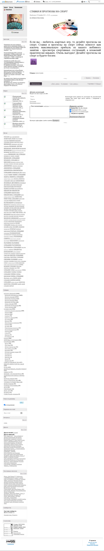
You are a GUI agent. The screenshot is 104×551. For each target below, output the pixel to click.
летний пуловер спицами (12, 209)
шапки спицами (15, 282)
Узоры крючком (9, 307)
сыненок (19, 464)
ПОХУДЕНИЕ (7, 389)
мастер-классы (16, 214)
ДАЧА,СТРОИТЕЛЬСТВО (11, 380)
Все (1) (25, 420)
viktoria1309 (7, 446)
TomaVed (16, 480)
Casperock (14, 439)
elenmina (11, 482)
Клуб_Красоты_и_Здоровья (12, 453)
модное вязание (11, 218)
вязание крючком (11, 148)
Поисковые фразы (19, 534)
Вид (85, 2)
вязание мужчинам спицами (19, 150)
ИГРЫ (5, 367)
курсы (23, 204)
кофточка (18, 196)
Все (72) (24, 93)
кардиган (8, 190)
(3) (22, 114)
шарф (19, 284)
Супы (6, 333)
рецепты (18, 249)
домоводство (17, 172)
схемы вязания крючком (12, 264)
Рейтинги (38, 1)
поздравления (7, 234)
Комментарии (18, 7)
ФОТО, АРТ (7, 390)
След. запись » (74, 84)
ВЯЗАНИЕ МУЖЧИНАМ (11, 305)
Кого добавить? (18, 436)
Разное (7, 312)
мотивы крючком (13, 219)
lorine (5, 441)
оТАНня (16, 457)
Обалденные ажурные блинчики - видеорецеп (19, 111)
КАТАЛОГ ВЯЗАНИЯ (10, 293)
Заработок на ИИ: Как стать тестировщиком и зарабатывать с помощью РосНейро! (14, 62)
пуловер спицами (11, 244)
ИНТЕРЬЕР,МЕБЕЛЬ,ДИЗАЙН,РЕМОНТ (15, 369)
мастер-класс (8, 212)
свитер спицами (16, 255)
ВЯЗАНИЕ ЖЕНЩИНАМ (12, 295)
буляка (12, 447)
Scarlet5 (15, 432)
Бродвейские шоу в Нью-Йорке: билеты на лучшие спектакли (13, 71)
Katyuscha (19, 476)
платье (13, 229)
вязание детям (15, 146)
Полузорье (22, 458)
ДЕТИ (5, 387)
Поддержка (82, 2)
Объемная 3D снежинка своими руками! (18, 118)
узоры (13, 274)
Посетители (17, 533)
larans (19, 440)
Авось (46, 1)
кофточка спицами (11, 198)
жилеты (16, 178)
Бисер (6, 359)
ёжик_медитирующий (10, 486)
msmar (6, 485)
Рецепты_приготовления (11, 461)
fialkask (6, 440)
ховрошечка (13, 465)
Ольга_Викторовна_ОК (10, 496)
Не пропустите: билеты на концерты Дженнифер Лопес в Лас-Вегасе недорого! (15, 80)
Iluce (16, 440)
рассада (23, 247)
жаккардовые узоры (9, 178)
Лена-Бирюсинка (18, 454)
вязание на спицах (16, 154)
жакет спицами (19, 174)
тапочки (18, 266)
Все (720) (24, 429)
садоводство (7, 253)
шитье (11, 286)
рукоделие (8, 252)
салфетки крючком (20, 253)
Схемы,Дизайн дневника (11, 394)
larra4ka (6, 483)
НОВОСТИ (7, 372)
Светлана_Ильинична (10, 463)
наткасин (6, 502)
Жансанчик (7, 450)
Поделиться (96, 78)
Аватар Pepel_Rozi (14, 21)
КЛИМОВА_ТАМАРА (9, 451)
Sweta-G (12, 444)
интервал (19, 500)
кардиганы (15, 193)
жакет (10, 175)
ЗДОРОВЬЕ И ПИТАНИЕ (11, 340)
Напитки (7, 331)
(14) (23, 121)
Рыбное (7, 324)
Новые (98, 84)
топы (13, 270)
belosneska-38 (13, 437)
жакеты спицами (17, 177)
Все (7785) (23, 473)
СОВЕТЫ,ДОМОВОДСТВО (11, 362)
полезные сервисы (9, 236)
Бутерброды (8, 336)
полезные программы (17, 234)
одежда (20, 225)
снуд (15, 261)
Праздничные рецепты (11, 328)
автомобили (15, 137)
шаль (15, 278)
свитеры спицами (16, 257)
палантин (6, 229)
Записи (6, 7)
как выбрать (19, 188)
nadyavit (10, 485)
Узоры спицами (9, 304)
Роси (18, 496)
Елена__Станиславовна (18, 448)
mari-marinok (19, 483)
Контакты (92, 543)
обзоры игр (14, 225)
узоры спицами (17, 276)
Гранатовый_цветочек (10, 489)
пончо (11, 238)
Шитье (7, 343)
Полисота (16, 458)
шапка (12, 280)
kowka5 (16, 482)
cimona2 (19, 439)
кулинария (8, 202)
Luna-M (20, 441)
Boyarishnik (7, 439)
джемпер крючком (17, 166)
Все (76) (24, 41)
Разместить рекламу (92, 545)
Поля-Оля (7, 460)
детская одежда (8, 164)
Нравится (88, 78)
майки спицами (18, 210)
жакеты (6, 177)
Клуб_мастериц (8, 454)
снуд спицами (21, 261)
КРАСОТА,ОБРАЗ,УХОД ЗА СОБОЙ (14, 364)
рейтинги (6, 249)
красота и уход (14, 200)
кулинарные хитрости (15, 204)
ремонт (11, 249)
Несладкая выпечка (10, 329)
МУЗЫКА (6, 392)
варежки (12, 140)
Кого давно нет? (8, 436)
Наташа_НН (17, 495)
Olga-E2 (19, 443)
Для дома (7, 345)
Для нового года (9, 348)
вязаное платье (15, 162)
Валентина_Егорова (10, 488)
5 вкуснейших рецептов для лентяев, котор (17, 104)
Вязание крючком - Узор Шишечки (19, 124)
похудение (6, 240)
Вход (28, 1)
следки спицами (9, 261)
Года (22, 447)
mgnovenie (7, 443)
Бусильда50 (17, 447)
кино (22, 195)
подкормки (6, 233)
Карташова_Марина (10, 490)
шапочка (22, 282)
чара (5, 503)
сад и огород (16, 251)
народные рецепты (9, 223)
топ (16, 268)
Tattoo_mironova (8, 480)
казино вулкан (9, 188)
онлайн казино (18, 227)
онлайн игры (8, 227)
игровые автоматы (12, 183)
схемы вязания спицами (13, 265)
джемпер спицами (12, 168)
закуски (13, 180)
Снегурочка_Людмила (10, 464)
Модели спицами (10, 297)
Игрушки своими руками (11, 352)
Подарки (7, 354)
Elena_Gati (7, 476)
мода (23, 214)
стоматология (11, 262)
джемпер (8, 166)
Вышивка (7, 350)
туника (13, 272)
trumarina (23, 485)
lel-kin (23, 440)
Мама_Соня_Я (20, 456)
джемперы (8, 170)
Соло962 (19, 499)
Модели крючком (9, 300)
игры (12, 186)
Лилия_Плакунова (9, 492)
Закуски (7, 314)
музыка (6, 221)
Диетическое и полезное (12, 323)
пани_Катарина (8, 458)
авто (11, 136)
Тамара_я (7, 465)
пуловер (7, 243)
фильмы (6, 278)
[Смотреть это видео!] (8, 99)
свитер (6, 255)
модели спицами (9, 216)
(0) (24, 46)
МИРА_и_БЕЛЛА (9, 457)
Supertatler (7, 444)
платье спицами (17, 231)
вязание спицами (12, 158)
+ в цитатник (53, 15)
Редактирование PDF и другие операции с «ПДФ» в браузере (13, 53)
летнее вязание (9, 206)
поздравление (15, 233)
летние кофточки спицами (16, 207)
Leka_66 (6, 479)
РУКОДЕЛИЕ (7, 342)
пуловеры (16, 245)
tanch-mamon (19, 444)
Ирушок (13, 450)
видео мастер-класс (16, 142)
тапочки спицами (9, 268)
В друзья (16, 32)
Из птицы (7, 319)
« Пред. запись (55, 84)
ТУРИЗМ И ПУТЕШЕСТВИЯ (12, 382)
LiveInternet (7, 2)
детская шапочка (18, 164)
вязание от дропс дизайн (11, 156)
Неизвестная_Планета (10, 515)
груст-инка (7, 500)
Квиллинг (7, 357)
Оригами (7, 355)
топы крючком (18, 270)
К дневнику (64, 84)
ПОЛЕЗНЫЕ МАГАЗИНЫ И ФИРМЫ (14, 375)
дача (21, 162)
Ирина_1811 (20, 489)
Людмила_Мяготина (10, 456)
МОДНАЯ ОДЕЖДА (9, 378)
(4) (22, 101)
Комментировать (36, 83)
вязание (7, 144)
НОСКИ (6, 137)
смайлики (46, 106)
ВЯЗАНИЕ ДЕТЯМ (10, 302)
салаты (13, 253)
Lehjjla (21, 478)
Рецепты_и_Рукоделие (16, 460)
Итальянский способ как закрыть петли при (19, 98)
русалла (21, 461)
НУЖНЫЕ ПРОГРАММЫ (11, 385)
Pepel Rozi (4, 10)
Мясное (7, 321)
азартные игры (10, 138)
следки (20, 259)
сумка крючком (19, 263)
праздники (14, 240)
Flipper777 (11, 440)
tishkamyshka (16, 485)
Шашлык (7, 335)
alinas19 (6, 437)
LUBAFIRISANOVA (12, 441)
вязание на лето (9, 152)
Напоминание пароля (35, 103)
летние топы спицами (10, 209)
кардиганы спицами (12, 195)
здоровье (20, 180)
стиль (5, 423)
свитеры (7, 257)
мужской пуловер (21, 219)
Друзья (11, 7)
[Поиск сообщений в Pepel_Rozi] (21, 402)
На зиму (7, 326)
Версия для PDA (92, 542)
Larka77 (17, 478)
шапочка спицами (10, 284)
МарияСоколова (8, 495)
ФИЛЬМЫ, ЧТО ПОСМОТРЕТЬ (12, 374)
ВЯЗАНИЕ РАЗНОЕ (10, 298)
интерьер (17, 186)
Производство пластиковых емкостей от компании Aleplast (13, 45)
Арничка (13, 446)
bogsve (19, 437)
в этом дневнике (10, 405)
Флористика (8, 360)
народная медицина (15, 221)
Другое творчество (10, 347)
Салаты (7, 316)
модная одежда (18, 216)
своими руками (11, 259)
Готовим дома (8, 309)
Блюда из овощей (10, 317)
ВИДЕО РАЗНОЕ (8, 384)
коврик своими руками (9, 196)
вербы (24, 499)
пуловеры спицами (12, 247)
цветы (11, 278)
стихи (6, 263)
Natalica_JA (13, 443)
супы (5, 264)
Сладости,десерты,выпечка (13, 311)
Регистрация (21, 1)
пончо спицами (17, 238)
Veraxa (21, 480)
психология (21, 240)
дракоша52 (7, 448)
